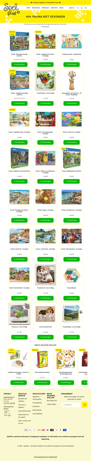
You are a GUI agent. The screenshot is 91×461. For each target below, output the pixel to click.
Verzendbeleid (37, 414)
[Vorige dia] (4, 2)
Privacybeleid (37, 403)
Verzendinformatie (24, 411)
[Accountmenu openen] (82, 8)
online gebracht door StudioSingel (45, 457)
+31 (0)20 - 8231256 (9, 403)
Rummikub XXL (52, 400)
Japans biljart (51, 404)
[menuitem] (61, 8)
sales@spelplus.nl (9, 397)
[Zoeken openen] (78, 8)
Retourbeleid (37, 410)
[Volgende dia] (85, 2)
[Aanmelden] (84, 405)
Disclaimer (36, 406)
